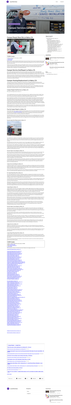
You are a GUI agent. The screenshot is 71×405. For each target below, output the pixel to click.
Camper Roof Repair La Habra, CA (12, 304)
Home (57, 1)
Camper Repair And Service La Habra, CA (14, 252)
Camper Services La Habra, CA (12, 286)
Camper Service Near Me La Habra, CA (13, 267)
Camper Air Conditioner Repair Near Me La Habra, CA (16, 261)
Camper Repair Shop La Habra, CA (12, 284)
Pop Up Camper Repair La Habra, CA (53, 43)
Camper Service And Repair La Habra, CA (14, 277)
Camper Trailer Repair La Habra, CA (13, 282)
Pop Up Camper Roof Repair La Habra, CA (14, 303)
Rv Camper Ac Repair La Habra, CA (13, 271)
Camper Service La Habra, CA (12, 272)
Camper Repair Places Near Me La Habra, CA (14, 253)
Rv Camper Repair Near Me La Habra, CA (14, 321)
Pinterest (34, 378)
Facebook (19, 378)
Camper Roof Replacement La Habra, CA (14, 249)
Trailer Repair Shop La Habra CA (52, 74)
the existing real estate (18, 111)
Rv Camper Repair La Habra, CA (12, 264)
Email (42, 378)
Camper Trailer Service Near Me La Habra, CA (14, 281)
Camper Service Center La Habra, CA (13, 291)
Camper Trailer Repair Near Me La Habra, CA (14, 263)
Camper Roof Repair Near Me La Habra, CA (14, 251)
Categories (62, 1)
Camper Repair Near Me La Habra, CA (13, 266)
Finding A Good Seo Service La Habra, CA (14, 330)
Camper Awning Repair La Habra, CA (13, 258)
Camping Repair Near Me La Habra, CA (13, 305)
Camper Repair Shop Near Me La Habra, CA (14, 254)
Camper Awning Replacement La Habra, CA (14, 295)
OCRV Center (9, 59)
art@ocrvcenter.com (13, 245)
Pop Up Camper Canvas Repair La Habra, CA (14, 260)
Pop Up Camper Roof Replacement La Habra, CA (15, 269)
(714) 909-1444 (10, 58)
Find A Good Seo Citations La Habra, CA (13, 332)
